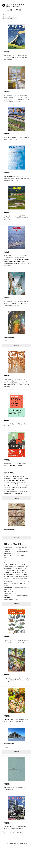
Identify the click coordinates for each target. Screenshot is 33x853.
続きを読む (16, 345)
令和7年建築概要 (9, 337)
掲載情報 (7, 52)
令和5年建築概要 (9, 743)
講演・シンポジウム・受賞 (12, 544)
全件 (3, 17)
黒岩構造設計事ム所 (15, 5)
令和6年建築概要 (9, 529)
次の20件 (19, 832)
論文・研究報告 (9, 472)
